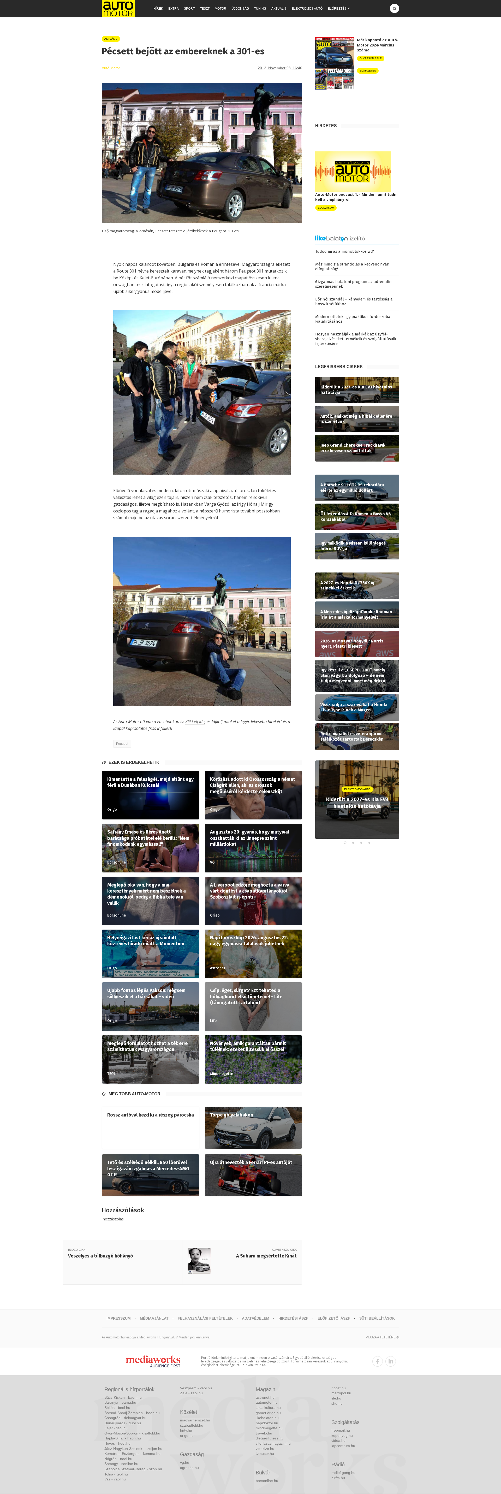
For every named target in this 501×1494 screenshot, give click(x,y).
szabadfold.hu (191, 1425)
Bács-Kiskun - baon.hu (123, 1397)
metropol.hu (341, 1393)
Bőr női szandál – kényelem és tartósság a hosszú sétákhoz (354, 301)
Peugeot (122, 744)
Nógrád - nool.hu (118, 1459)
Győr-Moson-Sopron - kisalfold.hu (132, 1433)
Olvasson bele (371, 58)
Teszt (205, 8)
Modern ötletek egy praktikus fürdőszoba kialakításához (352, 319)
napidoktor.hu (267, 1423)
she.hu (337, 1403)
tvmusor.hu (265, 1453)
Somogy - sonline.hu (121, 1464)
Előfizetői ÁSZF (334, 1318)
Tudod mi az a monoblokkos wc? (344, 251)
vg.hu (184, 1462)
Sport (189, 8)
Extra (173, 8)
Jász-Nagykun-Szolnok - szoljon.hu (133, 1448)
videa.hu (338, 1440)
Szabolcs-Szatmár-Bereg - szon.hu (133, 1469)
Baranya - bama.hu (120, 1402)
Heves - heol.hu (117, 1443)
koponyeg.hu (342, 1435)
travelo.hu (264, 1433)
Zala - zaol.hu (191, 1393)
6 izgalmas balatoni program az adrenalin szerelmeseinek (353, 284)
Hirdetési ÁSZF (293, 1318)
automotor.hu (267, 1402)
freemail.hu (340, 1430)
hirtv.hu (186, 1430)
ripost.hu (338, 1388)
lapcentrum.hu (343, 1446)
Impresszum (118, 1318)
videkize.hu (265, 1448)
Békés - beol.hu (117, 1408)
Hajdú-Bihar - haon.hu (122, 1438)
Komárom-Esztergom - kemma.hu (132, 1453)
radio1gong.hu (343, 1473)
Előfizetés (337, 8)
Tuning (260, 8)
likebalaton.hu (267, 1418)
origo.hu (187, 1435)
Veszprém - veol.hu (196, 1388)
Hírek (158, 8)
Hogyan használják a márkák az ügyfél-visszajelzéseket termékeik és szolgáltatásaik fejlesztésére (355, 339)
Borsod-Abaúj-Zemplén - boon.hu (132, 1413)
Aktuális (279, 8)
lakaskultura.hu (268, 1408)
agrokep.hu (189, 1468)
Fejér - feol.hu (116, 1428)
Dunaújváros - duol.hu (122, 1423)
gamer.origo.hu (268, 1413)
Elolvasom (326, 207)
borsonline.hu (267, 1481)
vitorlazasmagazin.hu (273, 1443)
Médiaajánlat (154, 1318)
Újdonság (240, 8)
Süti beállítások (377, 1318)
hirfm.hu (338, 1478)
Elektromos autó (307, 8)
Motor (220, 8)
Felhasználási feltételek (205, 1318)
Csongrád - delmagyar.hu (125, 1418)
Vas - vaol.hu (115, 1479)
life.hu (336, 1398)
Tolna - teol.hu (116, 1474)
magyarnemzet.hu (195, 1420)
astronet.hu (265, 1397)
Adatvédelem (255, 1318)
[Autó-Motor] (118, 8)
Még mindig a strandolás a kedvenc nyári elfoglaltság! (352, 266)
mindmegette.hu (269, 1428)
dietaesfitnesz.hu (270, 1438)
